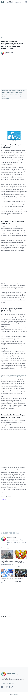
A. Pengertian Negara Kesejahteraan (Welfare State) (13, 90)
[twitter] (7, 533)
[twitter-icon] (4, 687)
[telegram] (12, 533)
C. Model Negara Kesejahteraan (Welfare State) (12, 94)
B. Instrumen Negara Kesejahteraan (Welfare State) (13, 92)
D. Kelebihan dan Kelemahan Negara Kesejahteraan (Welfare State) (13, 97)
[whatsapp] (10, 533)
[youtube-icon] (9, 687)
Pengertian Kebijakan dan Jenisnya (7, 579)
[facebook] (4, 533)
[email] (18, 533)
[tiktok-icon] (12, 687)
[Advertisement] (14, 21)
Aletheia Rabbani (11, 673)
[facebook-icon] (2, 687)
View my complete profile (8, 683)
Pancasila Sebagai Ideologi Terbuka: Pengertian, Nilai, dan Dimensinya (20, 562)
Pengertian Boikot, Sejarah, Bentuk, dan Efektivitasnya (19, 580)
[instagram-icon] (7, 687)
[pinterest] (15, 533)
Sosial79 (10, 1)
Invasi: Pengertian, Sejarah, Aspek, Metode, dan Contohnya (7, 561)
